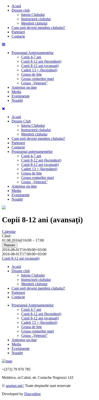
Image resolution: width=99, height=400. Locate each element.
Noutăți (17, 100)
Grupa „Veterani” (34, 83)
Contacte (18, 36)
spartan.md (14, 386)
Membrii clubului (34, 23)
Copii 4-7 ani (31, 57)
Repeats (9, 245)
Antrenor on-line (24, 87)
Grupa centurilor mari (37, 79)
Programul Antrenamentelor (33, 53)
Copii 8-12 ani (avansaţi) (40, 66)
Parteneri (18, 32)
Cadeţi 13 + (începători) (39, 70)
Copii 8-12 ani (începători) (41, 61)
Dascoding (32, 394)
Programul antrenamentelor (32, 151)
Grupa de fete (31, 74)
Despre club (21, 10)
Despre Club (21, 121)
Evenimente (21, 96)
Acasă (16, 6)
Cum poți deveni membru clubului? (38, 28)
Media (16, 92)
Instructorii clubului (36, 19)
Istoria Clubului (33, 15)
